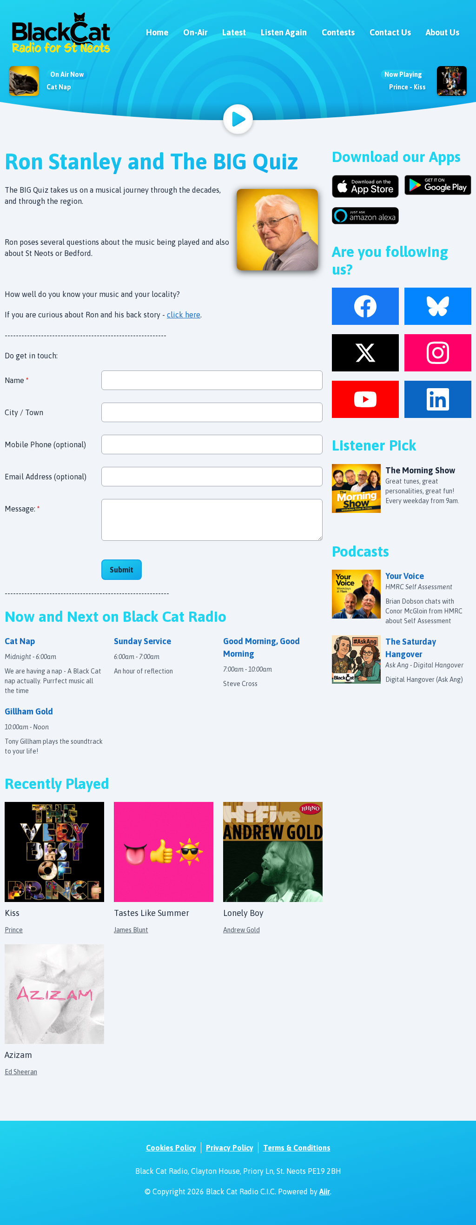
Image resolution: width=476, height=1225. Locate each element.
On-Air (195, 32)
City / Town (24, 412)
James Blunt (131, 930)
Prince (14, 930)
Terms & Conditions (297, 1148)
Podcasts (360, 551)
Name (16, 380)
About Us (442, 32)
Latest (234, 32)
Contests (338, 32)
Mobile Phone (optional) (45, 444)
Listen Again (284, 32)
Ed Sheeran (21, 1072)
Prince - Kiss (407, 87)
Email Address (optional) (45, 476)
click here (183, 314)
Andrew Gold (241, 930)
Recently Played (57, 783)
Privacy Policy (229, 1148)
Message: (22, 509)
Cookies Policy (171, 1148)
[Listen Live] (238, 119)
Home (157, 32)
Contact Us (390, 32)
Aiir (324, 1191)
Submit (121, 569)
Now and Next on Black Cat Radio (115, 616)
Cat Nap (58, 87)
